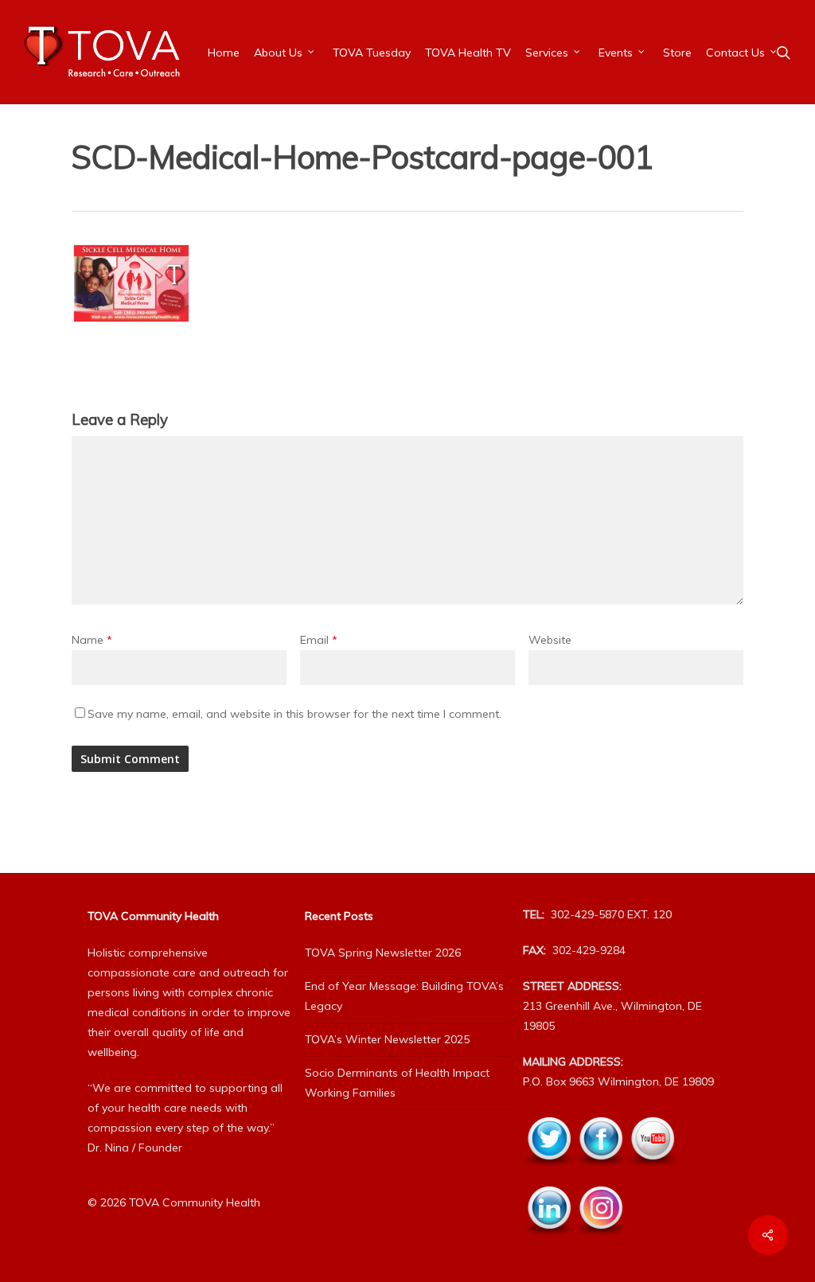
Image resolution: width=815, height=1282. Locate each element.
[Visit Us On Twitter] (549, 1174)
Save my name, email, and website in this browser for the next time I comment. (294, 714)
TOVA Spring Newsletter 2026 (383, 952)
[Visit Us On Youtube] (652, 1174)
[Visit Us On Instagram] (600, 1244)
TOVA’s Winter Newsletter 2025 (387, 1039)
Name (92, 640)
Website (549, 640)
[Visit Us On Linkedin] (549, 1244)
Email (318, 640)
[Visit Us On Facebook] (600, 1174)
